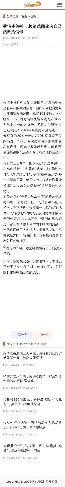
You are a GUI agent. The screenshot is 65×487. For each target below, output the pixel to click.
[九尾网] (32, 5)
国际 (34, 16)
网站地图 (38, 481)
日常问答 (51, 481)
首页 (24, 16)
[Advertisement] (32, 75)
